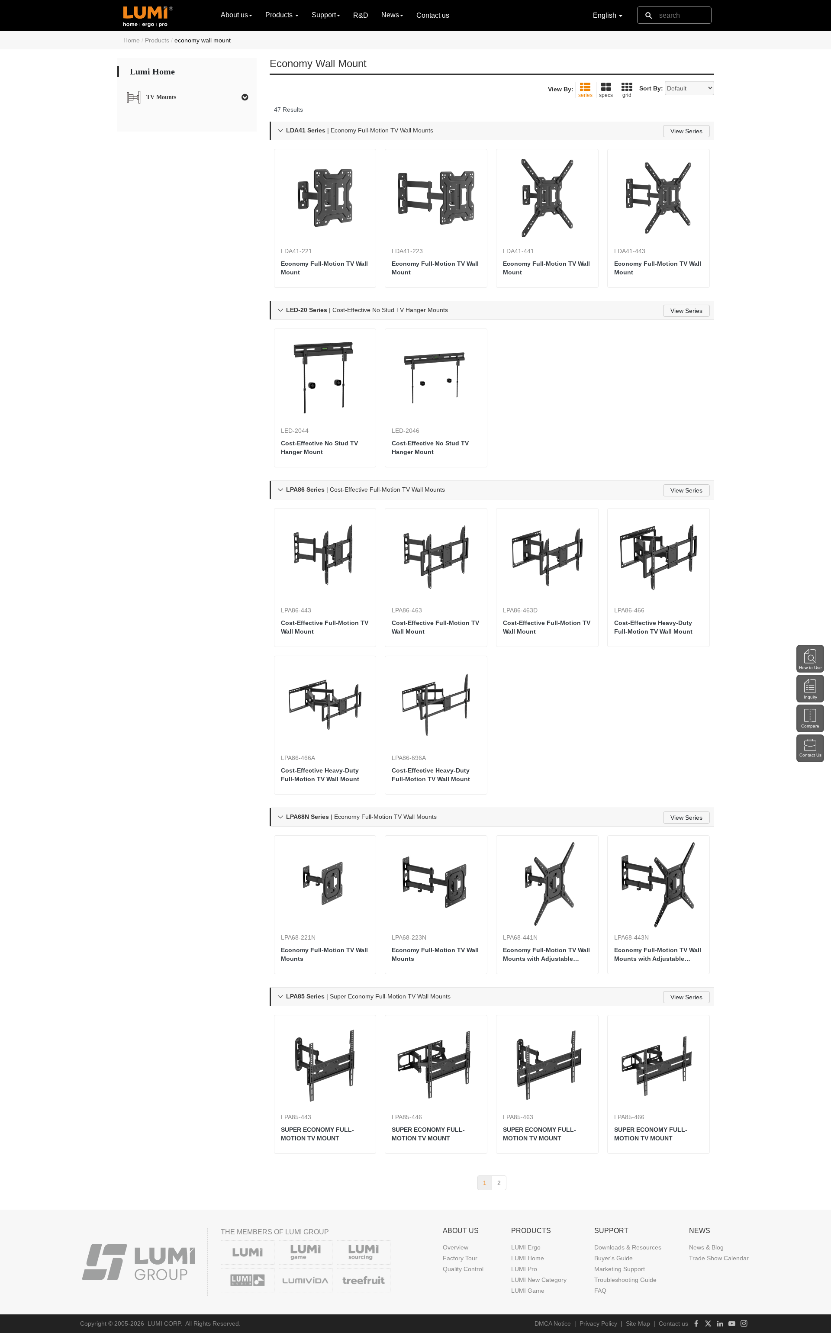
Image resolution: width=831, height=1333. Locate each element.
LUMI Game (527, 1290)
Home (131, 40)
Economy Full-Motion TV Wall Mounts (324, 954)
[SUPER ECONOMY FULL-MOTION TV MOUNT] (325, 1064)
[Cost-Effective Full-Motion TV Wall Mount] (325, 557)
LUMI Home (527, 1258)
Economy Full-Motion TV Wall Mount (324, 268)
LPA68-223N (409, 937)
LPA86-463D (520, 610)
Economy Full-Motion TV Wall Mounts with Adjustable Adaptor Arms (546, 955)
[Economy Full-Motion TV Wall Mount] (325, 198)
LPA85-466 (629, 1117)
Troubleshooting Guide (625, 1279)
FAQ (600, 1290)
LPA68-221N (298, 937)
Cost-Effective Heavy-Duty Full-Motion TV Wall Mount (653, 627)
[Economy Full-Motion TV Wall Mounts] (325, 884)
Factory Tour (460, 1258)
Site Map (638, 1323)
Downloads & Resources (627, 1247)
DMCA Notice (553, 1323)
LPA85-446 (407, 1117)
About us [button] (234, 15)
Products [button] (279, 15)
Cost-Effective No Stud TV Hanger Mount (319, 447)
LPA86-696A (409, 757)
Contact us (432, 15)
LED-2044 (295, 430)
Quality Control (463, 1268)
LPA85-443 (296, 1117)
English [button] (605, 15)
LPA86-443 (296, 610)
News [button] (390, 15)
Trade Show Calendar (719, 1258)
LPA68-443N (631, 937)
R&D (360, 15)
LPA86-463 (407, 610)
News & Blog (706, 1247)
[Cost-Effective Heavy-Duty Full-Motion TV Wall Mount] (658, 557)
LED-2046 (405, 430)
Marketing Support (619, 1268)
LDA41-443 (629, 251)
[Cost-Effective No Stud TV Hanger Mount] (325, 377)
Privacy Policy (598, 1323)
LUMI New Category (539, 1279)
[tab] (187, 97)
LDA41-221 (296, 251)
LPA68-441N (520, 937)
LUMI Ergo (526, 1247)
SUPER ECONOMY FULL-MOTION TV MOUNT (317, 1134)
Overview (455, 1247)
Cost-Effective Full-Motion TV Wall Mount (324, 627)
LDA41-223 (407, 251)
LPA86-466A (298, 757)
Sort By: (651, 88)
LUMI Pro (524, 1268)
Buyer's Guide (613, 1258)
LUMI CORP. (165, 1323)
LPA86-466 (629, 610)
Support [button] (324, 15)
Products (157, 40)
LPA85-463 (518, 1117)
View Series (686, 131)
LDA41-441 (518, 251)
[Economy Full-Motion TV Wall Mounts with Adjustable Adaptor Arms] (547, 884)
